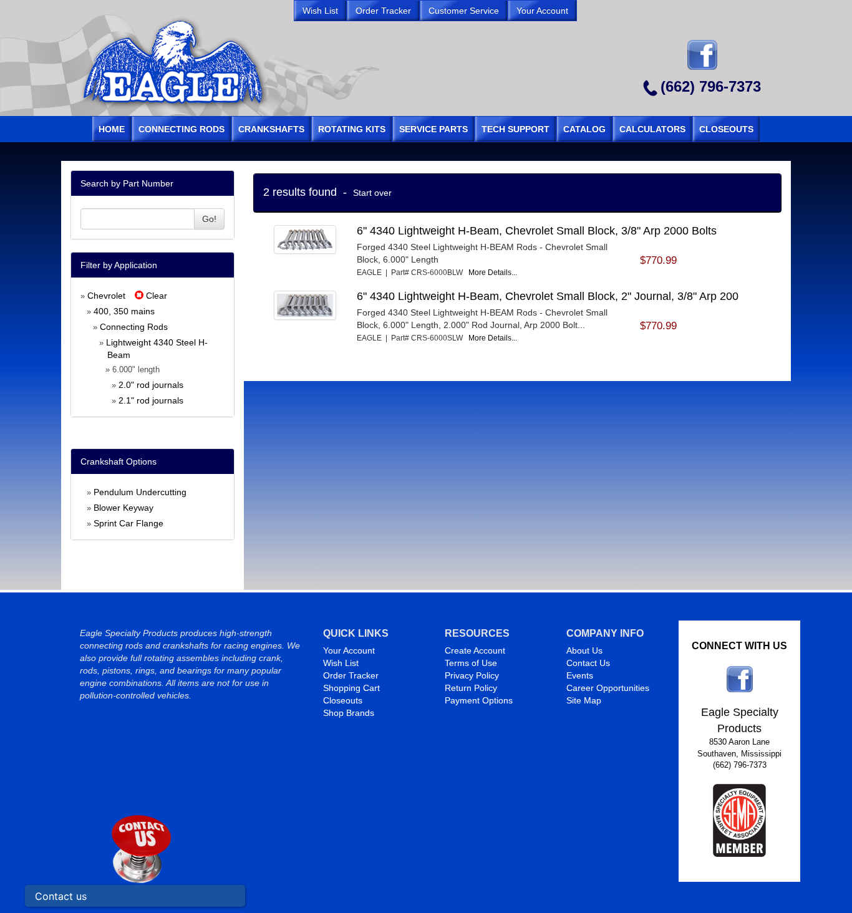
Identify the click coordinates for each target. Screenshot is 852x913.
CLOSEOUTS (726, 129)
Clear (155, 296)
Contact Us (588, 663)
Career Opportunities (607, 688)
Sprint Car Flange (128, 523)
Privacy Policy (472, 675)
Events (579, 675)
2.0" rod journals (151, 385)
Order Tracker (351, 675)
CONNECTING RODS (181, 129)
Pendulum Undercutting (140, 492)
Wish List (341, 663)
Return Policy (471, 688)
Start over (372, 193)
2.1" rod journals (151, 400)
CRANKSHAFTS (271, 129)
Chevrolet (106, 296)
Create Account (475, 650)
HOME (112, 129)
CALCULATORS (652, 129)
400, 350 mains (124, 311)
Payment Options (479, 700)
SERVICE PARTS (433, 129)
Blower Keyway (123, 508)
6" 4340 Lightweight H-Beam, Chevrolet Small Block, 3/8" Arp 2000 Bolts (537, 231)
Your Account (349, 650)
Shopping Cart (351, 688)
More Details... (492, 272)
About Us (584, 650)
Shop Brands (348, 713)
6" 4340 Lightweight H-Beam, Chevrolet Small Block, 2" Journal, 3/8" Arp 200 (547, 296)
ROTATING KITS (351, 129)
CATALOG (584, 129)
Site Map (583, 700)
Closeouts (342, 700)
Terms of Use (471, 663)
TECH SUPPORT (515, 129)
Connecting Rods (134, 327)
